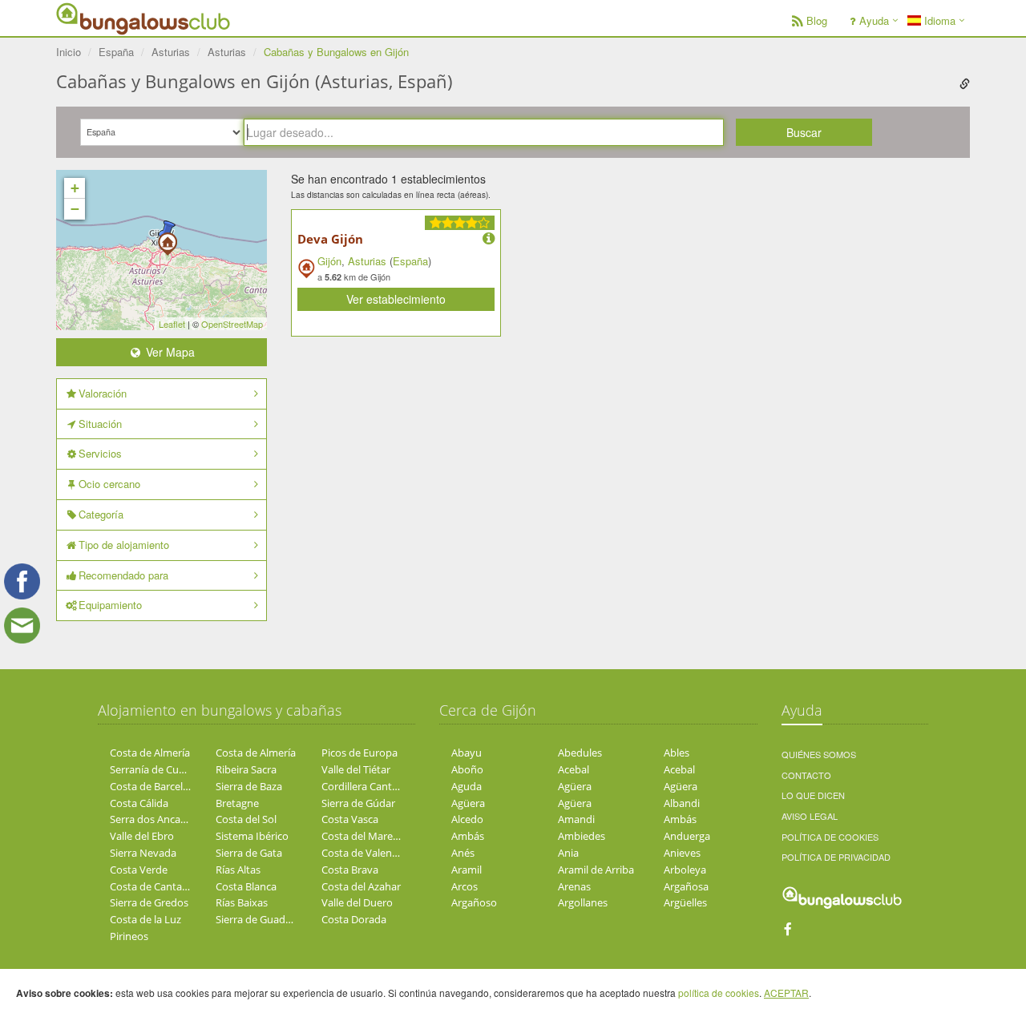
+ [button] (75, 188)
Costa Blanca (246, 886)
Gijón (329, 260)
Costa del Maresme (367, 836)
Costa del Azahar (361, 886)
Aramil (466, 869)
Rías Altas (238, 869)
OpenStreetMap (232, 323)
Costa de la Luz (145, 919)
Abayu (466, 752)
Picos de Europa (359, 752)
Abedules (580, 752)
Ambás (680, 819)
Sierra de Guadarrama (268, 919)
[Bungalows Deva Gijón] (167, 239)
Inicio (68, 51)
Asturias (367, 260)
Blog (816, 20)
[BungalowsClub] (96, 18)
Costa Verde (139, 869)
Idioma (938, 20)
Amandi (576, 819)
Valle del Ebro (142, 836)
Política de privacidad (836, 856)
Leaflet (172, 323)
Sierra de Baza (249, 786)
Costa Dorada (353, 919)
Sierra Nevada (143, 852)
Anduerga (687, 836)
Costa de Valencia (363, 852)
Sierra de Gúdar (358, 803)
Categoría (101, 514)
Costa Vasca (349, 819)
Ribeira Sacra (246, 769)
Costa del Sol (246, 819)
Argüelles (685, 902)
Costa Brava (349, 869)
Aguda (466, 786)
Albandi (682, 803)
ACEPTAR (786, 992)
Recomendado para (123, 575)
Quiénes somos (819, 754)
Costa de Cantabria (155, 886)
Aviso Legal (810, 815)
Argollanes (583, 902)
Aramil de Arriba (596, 869)
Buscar (804, 132)
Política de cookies (830, 836)
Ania (568, 852)
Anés (463, 852)
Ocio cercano (109, 483)
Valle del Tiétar (355, 769)
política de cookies (718, 992)
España (410, 260)
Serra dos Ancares (152, 819)
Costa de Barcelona (155, 786)
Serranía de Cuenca (155, 769)
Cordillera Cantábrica (371, 786)
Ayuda (874, 20)
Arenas (574, 886)
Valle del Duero (357, 902)
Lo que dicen (813, 795)
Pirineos (129, 936)
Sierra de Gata (249, 852)
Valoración (103, 393)
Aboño (467, 769)
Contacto (806, 775)
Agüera (575, 786)
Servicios (100, 453)
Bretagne (237, 803)
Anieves (682, 852)
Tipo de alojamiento (124, 544)
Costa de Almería (150, 752)
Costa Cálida (139, 803)
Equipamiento (110, 604)
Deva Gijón (330, 239)
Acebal (573, 769)
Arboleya (685, 869)
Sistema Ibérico (252, 836)
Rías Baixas (242, 902)
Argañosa (686, 886)
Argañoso (474, 902)
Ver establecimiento (396, 299)
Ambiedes (581, 836)
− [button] (75, 208)
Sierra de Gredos (149, 902)
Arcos (464, 886)
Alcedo (467, 819)
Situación (100, 423)
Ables (676, 752)
